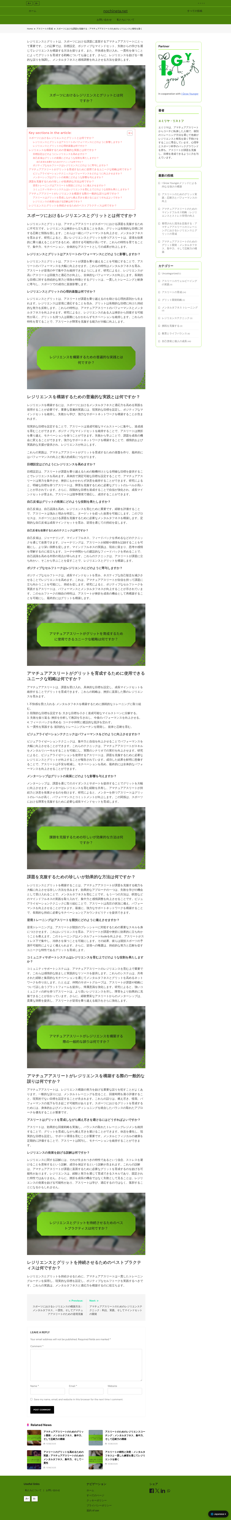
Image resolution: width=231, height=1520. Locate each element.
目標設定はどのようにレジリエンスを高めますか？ (60, 154)
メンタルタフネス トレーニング (180, 307)
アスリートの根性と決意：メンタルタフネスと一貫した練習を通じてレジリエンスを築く (125, 1455)
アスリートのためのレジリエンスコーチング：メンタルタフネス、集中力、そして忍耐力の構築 (125, 1435)
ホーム (32, 11)
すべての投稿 (194, 11)
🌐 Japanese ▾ (218, 1514)
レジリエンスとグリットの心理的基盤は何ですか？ (60, 145)
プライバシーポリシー (99, 1505)
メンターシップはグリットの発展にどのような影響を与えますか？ (68, 177)
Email (73, 1386)
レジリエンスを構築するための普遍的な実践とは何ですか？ (63, 150)
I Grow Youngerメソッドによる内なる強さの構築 (179, 184)
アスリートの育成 (172, 292)
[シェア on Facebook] (151, 1491)
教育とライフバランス (174, 333)
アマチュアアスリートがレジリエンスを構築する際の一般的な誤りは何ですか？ (74, 193)
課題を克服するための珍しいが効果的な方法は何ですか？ (61, 181)
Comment (37, 1346)
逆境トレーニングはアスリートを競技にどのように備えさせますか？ (69, 185)
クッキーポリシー (97, 1500)
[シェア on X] (157, 1491)
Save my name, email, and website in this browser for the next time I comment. (78, 1399)
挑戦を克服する (170, 325)
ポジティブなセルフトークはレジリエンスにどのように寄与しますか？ (70, 165)
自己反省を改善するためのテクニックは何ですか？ (59, 161)
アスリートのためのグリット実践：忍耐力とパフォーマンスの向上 (179, 198)
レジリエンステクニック (176, 318)
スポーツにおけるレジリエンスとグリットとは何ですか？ (61, 138)
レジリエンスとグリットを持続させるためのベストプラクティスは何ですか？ (73, 205)
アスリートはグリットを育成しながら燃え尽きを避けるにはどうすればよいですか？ (77, 197)
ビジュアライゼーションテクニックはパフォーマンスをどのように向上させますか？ (77, 173)
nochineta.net (115, 10)
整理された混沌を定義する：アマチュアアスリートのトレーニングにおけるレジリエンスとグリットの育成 (179, 228)
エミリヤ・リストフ (171, 121)
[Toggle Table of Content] (128, 133)
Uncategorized (170, 273)
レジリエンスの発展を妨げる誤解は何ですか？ (57, 201)
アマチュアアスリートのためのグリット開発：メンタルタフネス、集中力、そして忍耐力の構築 (64, 1435)
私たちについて (125, 19)
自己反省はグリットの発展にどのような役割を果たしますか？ (66, 158)
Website (112, 1386)
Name (34, 1386)
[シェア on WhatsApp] (168, 1491)
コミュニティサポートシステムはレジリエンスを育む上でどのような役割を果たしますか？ (81, 189)
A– (36, 3)
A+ (29, 3)
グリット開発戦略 (172, 299)
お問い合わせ (104, 19)
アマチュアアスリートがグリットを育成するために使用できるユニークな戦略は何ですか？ (80, 169)
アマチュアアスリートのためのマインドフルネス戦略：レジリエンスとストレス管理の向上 (179, 212)
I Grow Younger (189, 93)
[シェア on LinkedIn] (163, 1491)
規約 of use (93, 1510)
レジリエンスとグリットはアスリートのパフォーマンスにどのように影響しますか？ (77, 142)
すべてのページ (95, 1495)
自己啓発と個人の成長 (174, 341)
